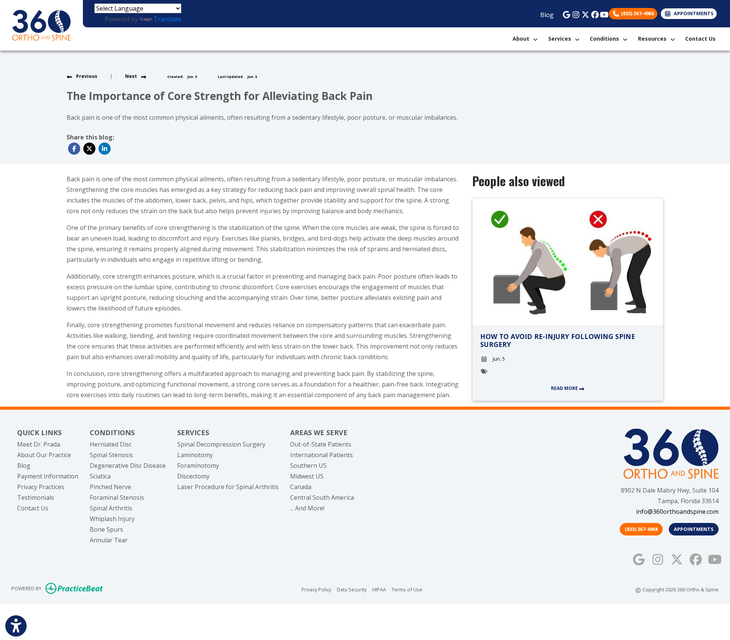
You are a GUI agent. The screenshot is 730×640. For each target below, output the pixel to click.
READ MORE (565, 388)
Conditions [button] (606, 38)
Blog (547, 15)
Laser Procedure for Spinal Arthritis (228, 487)
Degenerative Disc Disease (128, 465)
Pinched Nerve (110, 487)
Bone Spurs (106, 529)
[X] (583, 13)
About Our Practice (44, 455)
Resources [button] (654, 38)
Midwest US (307, 476)
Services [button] (561, 38)
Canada (300, 487)
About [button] (522, 38)
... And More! (307, 508)
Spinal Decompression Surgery (221, 444)
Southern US (308, 465)
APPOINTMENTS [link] (692, 13)
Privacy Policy (316, 589)
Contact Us (700, 38)
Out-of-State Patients (320, 444)
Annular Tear (109, 540)
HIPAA (379, 589)
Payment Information (47, 476)
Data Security (352, 589)
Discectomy (193, 476)
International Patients (321, 455)
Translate (167, 19)
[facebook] (593, 13)
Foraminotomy (198, 465)
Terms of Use (407, 589)
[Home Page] (41, 25)
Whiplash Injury (112, 519)
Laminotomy (195, 455)
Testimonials (35, 497)
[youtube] (602, 13)
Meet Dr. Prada (38, 444)
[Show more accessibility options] (16, 626)
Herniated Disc (111, 444)
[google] (564, 13)
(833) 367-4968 (637, 13)
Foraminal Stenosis (117, 497)
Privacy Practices (40, 487)
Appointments (694, 529)
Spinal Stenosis (111, 455)
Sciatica (100, 476)
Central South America (322, 497)
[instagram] (574, 13)
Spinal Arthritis (111, 508)
